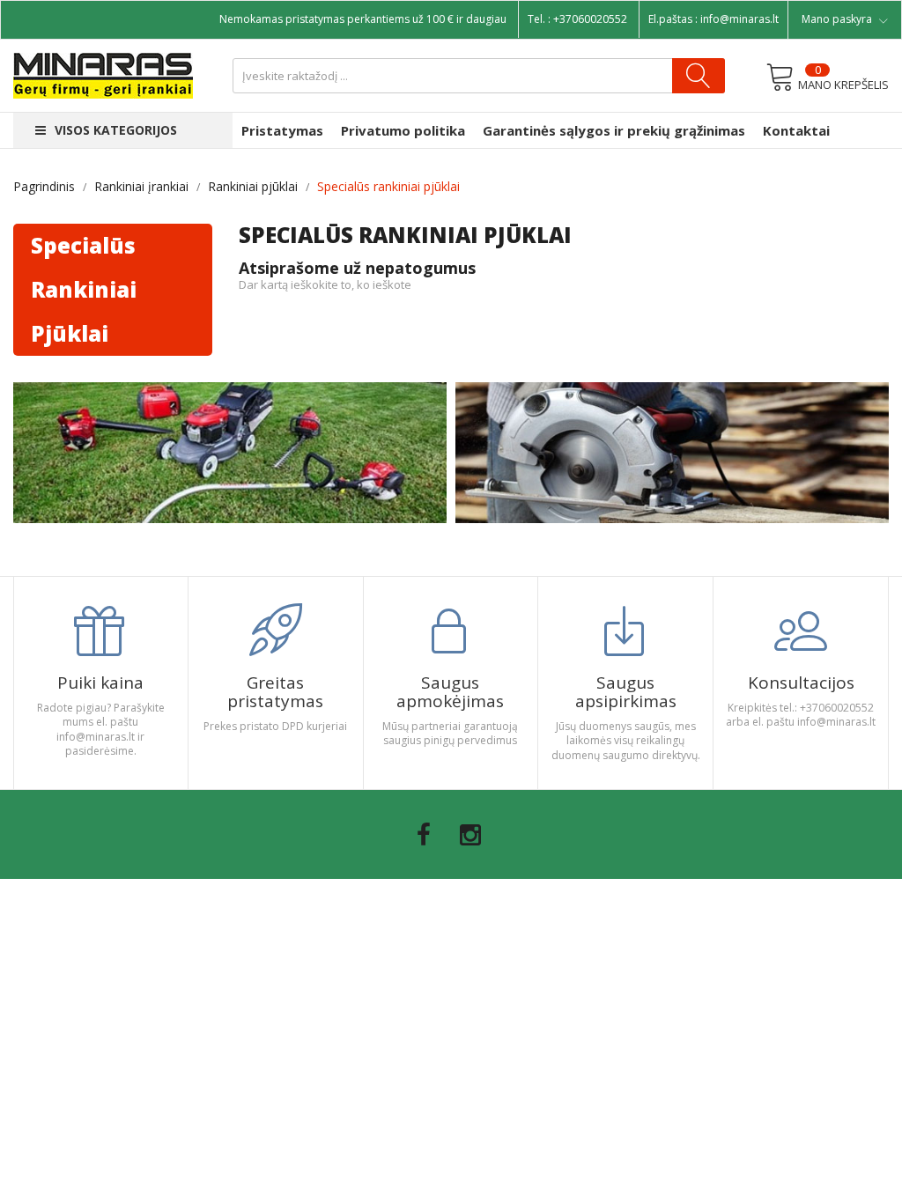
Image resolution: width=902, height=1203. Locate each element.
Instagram (470, 834)
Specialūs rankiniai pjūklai (84, 289)
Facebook (423, 834)
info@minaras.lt (739, 18)
